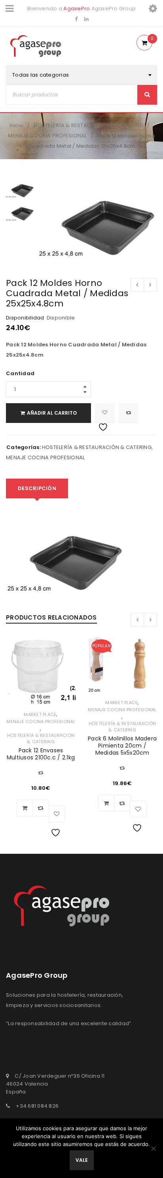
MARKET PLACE (40, 714)
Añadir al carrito (52, 413)
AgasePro (76, 8)
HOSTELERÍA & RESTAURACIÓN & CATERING (88, 125)
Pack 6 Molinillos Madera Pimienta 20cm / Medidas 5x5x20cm (122, 746)
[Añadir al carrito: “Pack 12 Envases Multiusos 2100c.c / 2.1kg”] (25, 808)
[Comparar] (41, 808)
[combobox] (81, 75)
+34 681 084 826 (37, 1106)
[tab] (37, 488)
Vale (82, 1160)
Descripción (37, 488)
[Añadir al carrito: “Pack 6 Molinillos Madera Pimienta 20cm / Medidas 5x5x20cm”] (106, 803)
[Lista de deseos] (105, 413)
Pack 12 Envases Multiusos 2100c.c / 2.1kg (41, 753)
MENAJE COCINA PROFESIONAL (47, 135)
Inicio (16, 125)
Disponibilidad (25, 317)
